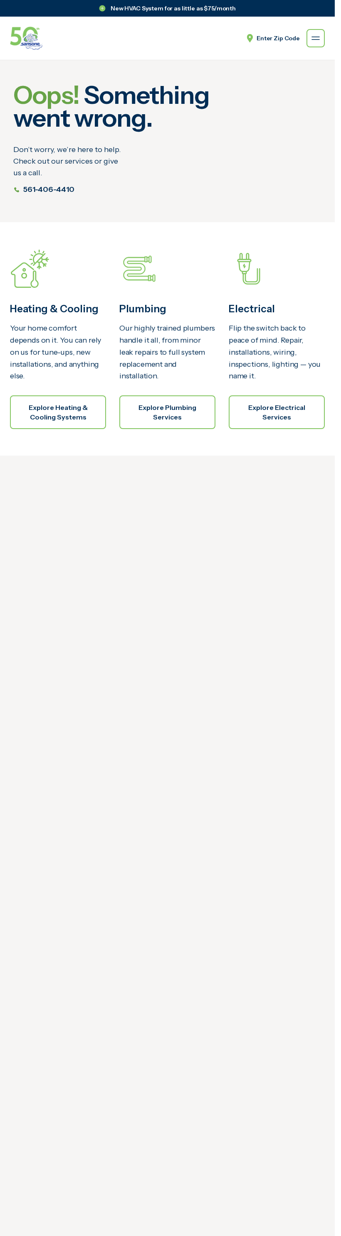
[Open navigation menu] (315, 38)
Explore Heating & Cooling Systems (58, 412)
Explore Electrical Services (276, 412)
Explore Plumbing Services (167, 412)
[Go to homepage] (26, 38)
